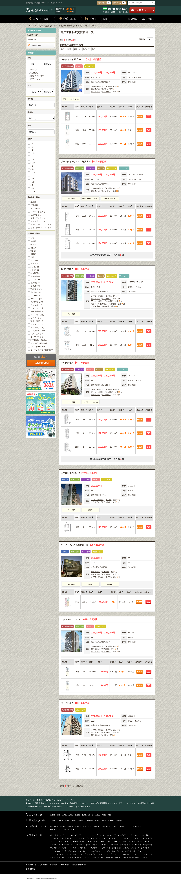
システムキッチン (37, 334)
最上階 (33, 244)
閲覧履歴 (29, 864)
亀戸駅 (108, 86)
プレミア (53, 841)
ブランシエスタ (98, 857)
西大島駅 (105, 649)
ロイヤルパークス (142, 841)
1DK (32, 150)
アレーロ (120, 851)
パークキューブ (104, 838)
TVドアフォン (36, 289)
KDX (147, 835)
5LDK (32, 191)
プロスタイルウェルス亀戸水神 (85, 161)
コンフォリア (111, 835)
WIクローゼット (37, 299)
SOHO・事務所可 (37, 212)
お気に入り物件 (41, 864)
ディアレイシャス (56, 854)
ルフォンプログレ (128, 841)
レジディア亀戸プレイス (81, 59)
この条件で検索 (42, 363)
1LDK (32, 153)
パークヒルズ (76, 703)
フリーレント (36, 79)
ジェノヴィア (125, 845)
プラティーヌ (115, 854)
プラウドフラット (56, 838)
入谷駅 (52, 820)
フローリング (36, 295)
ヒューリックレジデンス (73, 854)
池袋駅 (97, 820)
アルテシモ (125, 854)
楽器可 (33, 202)
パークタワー (63, 848)
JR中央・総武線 (97, 86)
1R (31, 144)
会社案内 (150, 19)
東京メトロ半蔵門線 (99, 304)
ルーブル (53, 845)
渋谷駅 (80, 820)
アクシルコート (102, 854)
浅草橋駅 (119, 820)
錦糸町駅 (109, 301)
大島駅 (104, 735)
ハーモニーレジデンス (78, 848)
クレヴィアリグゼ (64, 841)
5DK (32, 188)
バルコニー (35, 280)
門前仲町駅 (89, 820)
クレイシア (105, 845)
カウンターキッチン (38, 346)
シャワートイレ (36, 324)
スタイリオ (82, 851)
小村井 (69, 49)
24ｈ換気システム (38, 331)
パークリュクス (138, 851)
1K (31, 147)
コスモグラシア (127, 838)
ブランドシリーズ (37, 221)
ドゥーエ (91, 835)
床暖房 (33, 254)
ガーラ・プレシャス (69, 851)
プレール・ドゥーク (83, 845)
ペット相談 (35, 208)
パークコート (148, 845)
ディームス (111, 851)
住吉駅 (67, 820)
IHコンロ (34, 260)
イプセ (102, 835)
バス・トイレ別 (36, 308)
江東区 (98, 82)
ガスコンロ (35, 283)
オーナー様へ (64, 864)
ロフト (33, 238)
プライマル (145, 857)
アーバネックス (91, 841)
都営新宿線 (95, 572)
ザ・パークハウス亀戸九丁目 (83, 545)
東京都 (93, 82)
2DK (32, 160)
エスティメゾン (146, 838)
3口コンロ (34, 270)
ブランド (99, 18)
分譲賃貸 (34, 205)
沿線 (70, 18)
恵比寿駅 (111, 820)
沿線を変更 (36, 45)
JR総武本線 (95, 306)
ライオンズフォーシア (131, 857)
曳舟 (62, 49)
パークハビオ (79, 838)
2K (31, 156)
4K (31, 175)
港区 (58, 815)
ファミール (114, 845)
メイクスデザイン (94, 848)
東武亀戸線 (95, 89)
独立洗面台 (35, 273)
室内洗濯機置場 (36, 311)
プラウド (95, 845)
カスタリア (116, 838)
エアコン (34, 264)
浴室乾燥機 (35, 276)
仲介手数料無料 (37, 76)
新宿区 (77, 815)
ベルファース (139, 835)
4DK (32, 179)
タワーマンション (37, 218)
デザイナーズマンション (40, 224)
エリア (41, 18)
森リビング (69, 838)
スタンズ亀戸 (76, 269)
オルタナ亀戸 (76, 362)
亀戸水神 (86, 49)
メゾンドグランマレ (79, 619)
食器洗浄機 (35, 286)
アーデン (102, 841)
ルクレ (64, 857)
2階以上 (33, 257)
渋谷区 (97, 815)
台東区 (64, 815)
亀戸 (93, 49)
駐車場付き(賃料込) (38, 340)
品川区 (71, 815)
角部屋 (33, 241)
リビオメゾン (55, 857)
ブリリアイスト (80, 835)
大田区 (104, 815)
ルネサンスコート (74, 857)
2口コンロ (34, 267)
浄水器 (33, 251)
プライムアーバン (113, 841)
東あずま (77, 49)
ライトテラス (147, 854)
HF (97, 835)
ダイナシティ (136, 845)
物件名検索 (30, 869)
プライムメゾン (89, 854)
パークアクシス (55, 835)
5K (31, 185)
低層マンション (36, 215)
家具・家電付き (36, 321)
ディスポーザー (36, 305)
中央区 (84, 815)
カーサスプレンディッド (96, 851)
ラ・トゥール (68, 835)
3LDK (32, 172)
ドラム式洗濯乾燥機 (38, 343)
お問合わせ (142, 10)
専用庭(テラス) (36, 302)
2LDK (32, 163)
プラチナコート (91, 838)
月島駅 (103, 820)
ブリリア (53, 848)
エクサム (128, 851)
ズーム (130, 835)
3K (31, 166)
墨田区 (90, 815)
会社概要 (53, 864)
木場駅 (74, 820)
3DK (32, 169)
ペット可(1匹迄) (37, 315)
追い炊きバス (36, 292)
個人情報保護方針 (79, 864)
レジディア (122, 835)
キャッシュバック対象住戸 (41, 350)
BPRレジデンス (78, 841)
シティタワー (146, 848)
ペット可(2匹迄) (37, 327)
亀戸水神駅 (106, 92)
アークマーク (136, 854)
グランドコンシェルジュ (120, 848)
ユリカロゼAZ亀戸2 (79, 473)
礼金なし (35, 73)
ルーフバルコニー (37, 337)
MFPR (137, 838)
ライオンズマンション (66, 845)
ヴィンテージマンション (40, 228)
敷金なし (35, 69)
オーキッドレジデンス (114, 857)
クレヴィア (135, 848)
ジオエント (87, 857)
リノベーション (36, 318)
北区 (109, 815)
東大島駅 (105, 572)
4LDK (32, 182)
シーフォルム (55, 851)
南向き (33, 248)
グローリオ (106, 848)
